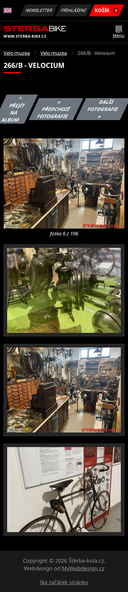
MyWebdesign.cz (83, 568)
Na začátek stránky (64, 582)
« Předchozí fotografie (53, 109)
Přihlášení (73, 10)
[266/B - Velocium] (64, 183)
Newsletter (39, 10)
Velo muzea (17, 53)
